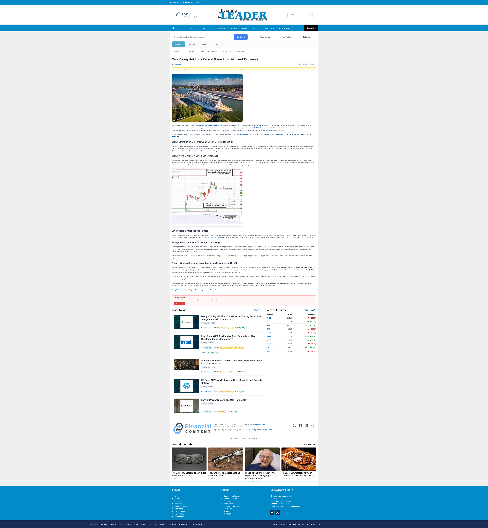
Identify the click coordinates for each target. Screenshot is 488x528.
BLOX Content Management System (293, 524)
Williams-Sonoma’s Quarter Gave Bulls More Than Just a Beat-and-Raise (232, 362)
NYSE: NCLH (291, 134)
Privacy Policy (251, 429)
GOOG (269, 333)
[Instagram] (312, 428)
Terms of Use (152, 524)
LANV (236, 411)
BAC (268, 329)
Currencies (212, 51)
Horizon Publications (111, 524)
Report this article (179, 303)
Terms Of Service (266, 429)
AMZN (269, 318)
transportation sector (193, 134)
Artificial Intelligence (226, 328)
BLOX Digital (315, 524)
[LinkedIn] (306, 428)
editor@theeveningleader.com (288, 506)
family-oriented (266, 130)
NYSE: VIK (218, 125)
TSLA (268, 351)
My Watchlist (288, 37)
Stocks (192, 44)
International (226, 51)
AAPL (269, 322)
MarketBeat (207, 328)
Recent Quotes (266, 37)
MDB (242, 328)
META (269, 336)
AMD (268, 325)
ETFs (204, 44)
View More (258, 310)
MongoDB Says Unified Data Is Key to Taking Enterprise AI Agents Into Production (231, 318)
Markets (178, 44)
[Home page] (242, 14)
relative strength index (214, 237)
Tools (215, 44)
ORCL (269, 347)
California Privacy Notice (179, 524)
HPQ (242, 391)
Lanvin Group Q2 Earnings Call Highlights (225, 400)
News (202, 51)
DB (208, 352)
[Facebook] (300, 428)
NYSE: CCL (176, 137)
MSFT (269, 340)
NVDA (269, 344)
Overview (191, 51)
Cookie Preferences (197, 524)
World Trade (230, 372)
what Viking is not (197, 148)
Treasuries (239, 51)
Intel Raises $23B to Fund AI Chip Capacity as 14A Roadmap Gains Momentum (228, 337)
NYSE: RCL (255, 128)
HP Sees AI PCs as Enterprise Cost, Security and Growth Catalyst (231, 381)
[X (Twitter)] (294, 428)
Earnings (241, 347)
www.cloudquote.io (257, 424)
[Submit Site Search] (310, 15)
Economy (222, 372)
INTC (212, 352)
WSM (244, 372)
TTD (217, 352)
